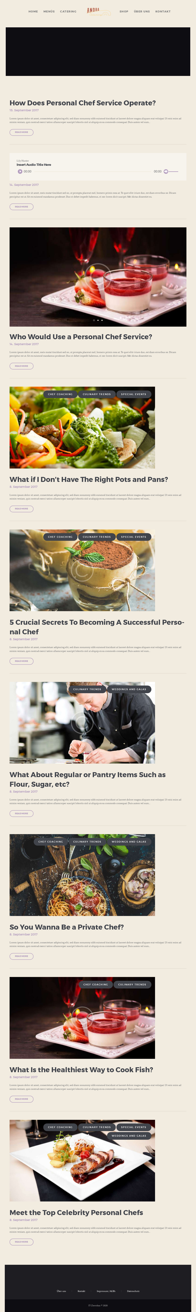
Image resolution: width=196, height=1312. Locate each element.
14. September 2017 (24, 184)
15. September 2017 (24, 110)
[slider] (174, 171)
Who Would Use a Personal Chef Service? (81, 337)
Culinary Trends (97, 394)
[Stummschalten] (166, 171)
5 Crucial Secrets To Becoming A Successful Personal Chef (97, 627)
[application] (98, 171)
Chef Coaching (60, 394)
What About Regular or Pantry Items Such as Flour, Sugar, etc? (88, 780)
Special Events (133, 394)
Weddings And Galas (129, 689)
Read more (21, 132)
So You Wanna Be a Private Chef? (67, 927)
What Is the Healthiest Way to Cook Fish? (81, 1070)
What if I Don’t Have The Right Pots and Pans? (89, 479)
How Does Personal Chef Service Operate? (83, 103)
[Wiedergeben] (20, 171)
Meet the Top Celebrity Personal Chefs (76, 1213)
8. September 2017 (24, 486)
